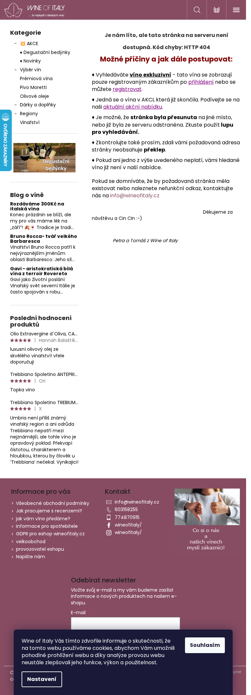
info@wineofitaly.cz (134, 195)
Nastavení (42, 679)
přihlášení (201, 82)
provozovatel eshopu (40, 549)
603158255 (126, 509)
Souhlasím (205, 645)
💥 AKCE (29, 43)
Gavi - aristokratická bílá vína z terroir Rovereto (41, 271)
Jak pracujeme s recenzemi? (49, 511)
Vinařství (30, 122)
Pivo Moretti (33, 87)
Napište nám (30, 556)
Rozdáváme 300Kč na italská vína (37, 207)
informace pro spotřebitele (47, 526)
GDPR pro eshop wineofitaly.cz (50, 533)
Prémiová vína (37, 78)
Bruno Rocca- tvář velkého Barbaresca (43, 239)
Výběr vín (30, 69)
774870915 (127, 517)
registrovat (127, 89)
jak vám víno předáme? (43, 518)
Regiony (29, 113)
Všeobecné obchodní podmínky (52, 503)
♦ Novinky (30, 61)
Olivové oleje (34, 96)
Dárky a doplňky (38, 104)
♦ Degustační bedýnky (45, 52)
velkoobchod (30, 541)
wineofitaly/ (128, 525)
